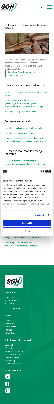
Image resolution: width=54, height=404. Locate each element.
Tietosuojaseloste (13, 308)
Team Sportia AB (12, 363)
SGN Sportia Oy (12, 357)
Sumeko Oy (10, 360)
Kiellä (27, 231)
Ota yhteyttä (11, 333)
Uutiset (8, 330)
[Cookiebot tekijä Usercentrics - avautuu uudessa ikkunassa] (39, 171)
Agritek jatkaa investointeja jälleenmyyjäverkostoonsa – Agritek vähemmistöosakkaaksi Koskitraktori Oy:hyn (24, 103)
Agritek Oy (9, 345)
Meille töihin (10, 326)
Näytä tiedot (40, 215)
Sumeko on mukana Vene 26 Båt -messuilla (24, 128)
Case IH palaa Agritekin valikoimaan (20, 111)
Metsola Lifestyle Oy (14, 351)
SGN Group (10, 323)
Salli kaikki (27, 223)
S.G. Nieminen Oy (12, 354)
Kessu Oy (9, 348)
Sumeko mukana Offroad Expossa (20, 133)
